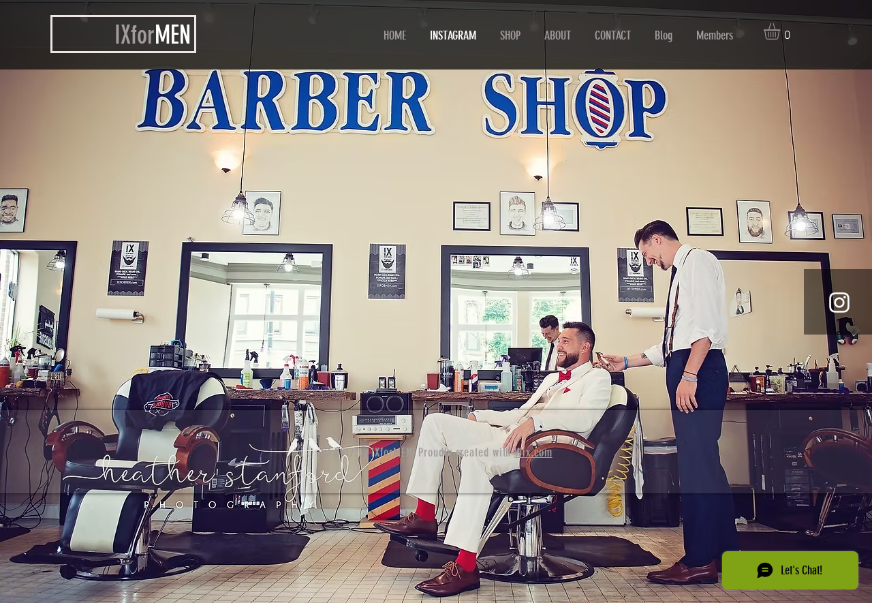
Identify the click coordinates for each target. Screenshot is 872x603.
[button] (781, 31)
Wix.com (533, 452)
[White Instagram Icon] (839, 302)
